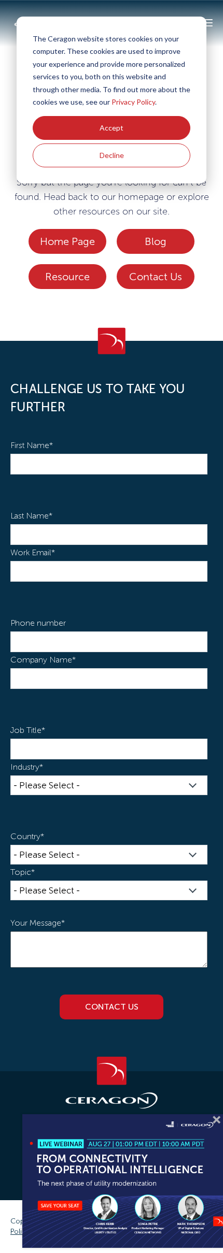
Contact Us (155, 276)
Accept (111, 127)
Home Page (67, 241)
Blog (155, 241)
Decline (112, 155)
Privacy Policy (133, 101)
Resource (67, 276)
